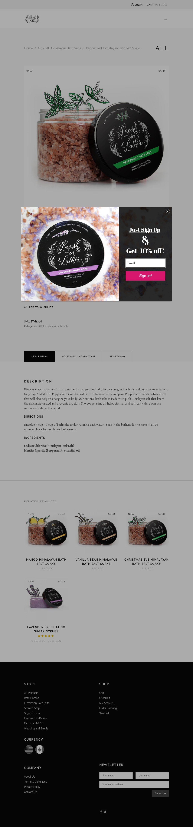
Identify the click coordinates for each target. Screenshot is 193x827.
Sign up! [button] (145, 275)
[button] (167, 211)
